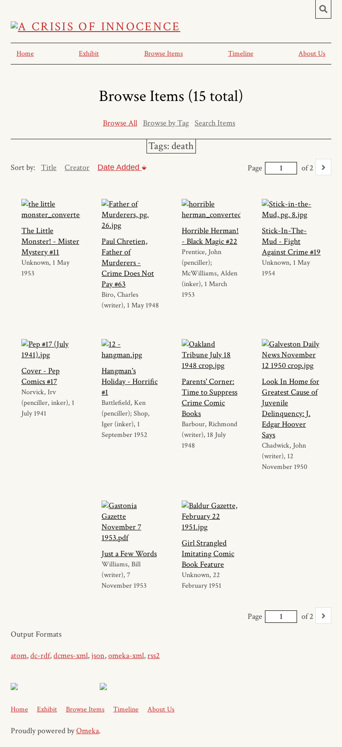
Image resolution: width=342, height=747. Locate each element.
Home (25, 53)
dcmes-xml (70, 655)
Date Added (120, 167)
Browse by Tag (166, 123)
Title (49, 167)
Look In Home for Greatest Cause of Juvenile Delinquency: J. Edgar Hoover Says (290, 408)
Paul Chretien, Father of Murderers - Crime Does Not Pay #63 (128, 262)
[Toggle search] (323, 9)
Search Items (215, 123)
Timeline (240, 53)
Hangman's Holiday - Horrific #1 (130, 381)
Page (255, 168)
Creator (77, 167)
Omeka (87, 731)
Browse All (120, 123)
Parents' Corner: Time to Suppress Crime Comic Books (209, 397)
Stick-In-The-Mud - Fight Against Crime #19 (291, 241)
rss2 (153, 655)
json (98, 655)
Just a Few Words (129, 554)
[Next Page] (323, 167)
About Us (312, 53)
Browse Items (163, 53)
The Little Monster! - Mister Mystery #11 (50, 241)
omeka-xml (126, 655)
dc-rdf (40, 655)
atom (19, 655)
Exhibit (89, 53)
